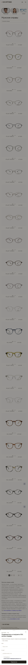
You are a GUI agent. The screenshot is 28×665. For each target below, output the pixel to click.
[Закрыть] (25, 632)
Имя (2, 643)
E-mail (3, 650)
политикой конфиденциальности (12, 658)
